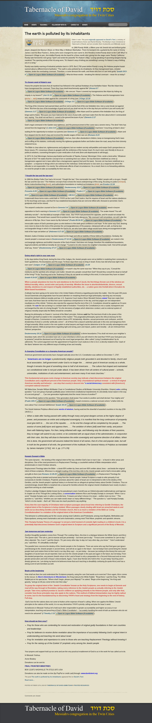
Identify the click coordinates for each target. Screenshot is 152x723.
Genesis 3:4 (63, 207)
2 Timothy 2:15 (49, 613)
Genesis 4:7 (72, 132)
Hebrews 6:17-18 (57, 232)
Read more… (29, 680)
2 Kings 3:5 (69, 102)
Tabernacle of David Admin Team (59, 685)
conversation (69, 493)
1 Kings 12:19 (84, 99)
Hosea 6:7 (94, 88)
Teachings (42, 25)
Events (34, 24)
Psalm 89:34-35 (76, 220)
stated (104, 298)
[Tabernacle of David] (70, 12)
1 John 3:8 (51, 128)
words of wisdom (66, 409)
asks (118, 389)
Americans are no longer (39, 359)
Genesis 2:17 (30, 112)
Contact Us (75, 24)
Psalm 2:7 (81, 191)
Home (26, 24)
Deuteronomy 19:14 (33, 333)
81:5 (26, 195)
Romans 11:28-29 (49, 474)
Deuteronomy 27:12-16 (61, 239)
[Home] (70, 710)
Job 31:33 (48, 95)
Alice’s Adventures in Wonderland (52, 577)
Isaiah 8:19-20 (31, 277)
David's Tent (78, 677)
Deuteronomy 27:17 (48, 248)
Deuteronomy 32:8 (72, 187)
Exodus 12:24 (109, 184)
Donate (85, 24)
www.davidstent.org (89, 673)
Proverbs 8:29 (31, 191)
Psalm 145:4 (30, 401)
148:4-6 (71, 195)
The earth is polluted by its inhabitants (46, 677)
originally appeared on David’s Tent (102, 39)
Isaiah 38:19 (61, 405)
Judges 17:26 (39, 265)
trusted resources (81, 685)
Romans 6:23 (93, 135)
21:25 (87, 265)
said (85, 314)
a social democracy (93, 383)
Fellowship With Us (58, 25)
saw (37, 306)
